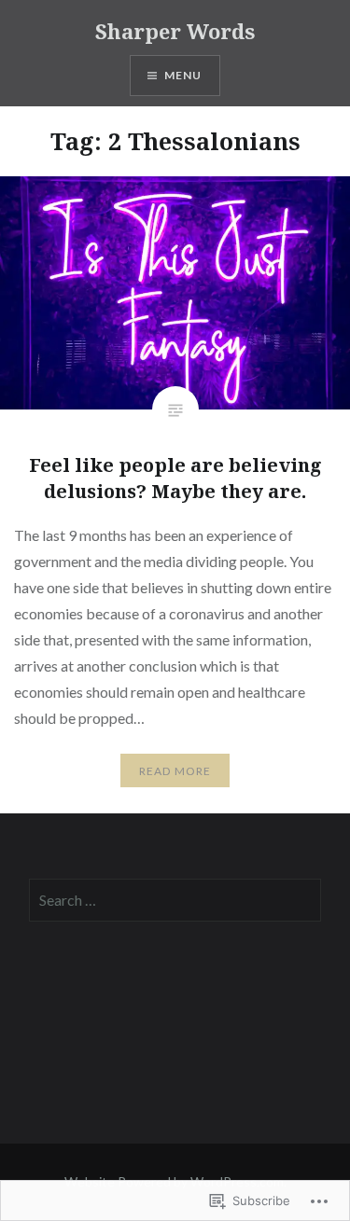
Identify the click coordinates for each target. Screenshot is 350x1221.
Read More (175, 771)
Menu (183, 75)
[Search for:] (175, 901)
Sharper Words (175, 31)
